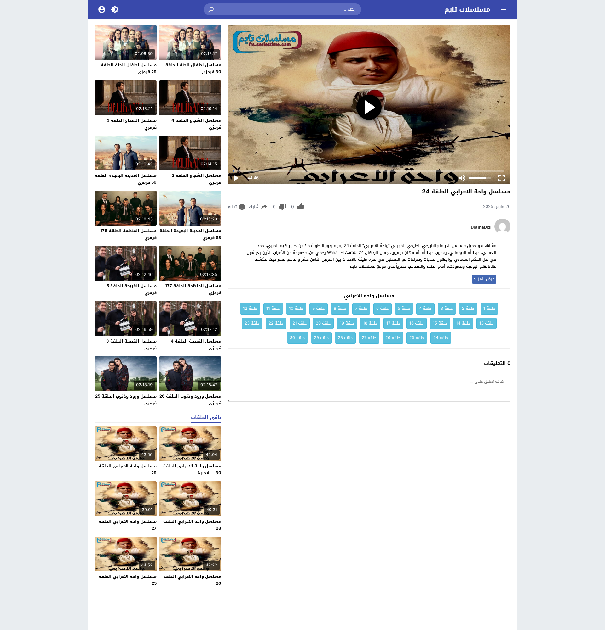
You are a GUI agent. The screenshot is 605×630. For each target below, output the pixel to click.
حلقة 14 (463, 323)
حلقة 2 (468, 308)
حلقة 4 (425, 308)
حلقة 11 (273, 308)
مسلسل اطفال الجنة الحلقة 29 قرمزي (129, 68)
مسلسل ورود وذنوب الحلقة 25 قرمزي (126, 399)
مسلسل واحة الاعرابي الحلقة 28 (192, 524)
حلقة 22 (276, 323)
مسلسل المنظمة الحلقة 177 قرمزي (193, 289)
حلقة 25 (416, 338)
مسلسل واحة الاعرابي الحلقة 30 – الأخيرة (192, 469)
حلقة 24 (440, 338)
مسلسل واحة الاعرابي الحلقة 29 (128, 469)
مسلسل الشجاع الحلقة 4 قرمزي (196, 123)
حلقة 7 (361, 308)
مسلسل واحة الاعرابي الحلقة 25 (128, 579)
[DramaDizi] (502, 233)
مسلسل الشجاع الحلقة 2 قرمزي (196, 178)
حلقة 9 (318, 308)
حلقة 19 (347, 323)
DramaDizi (481, 227)
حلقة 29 (321, 338)
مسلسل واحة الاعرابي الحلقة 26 (192, 579)
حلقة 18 (370, 323)
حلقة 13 (486, 323)
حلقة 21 (299, 323)
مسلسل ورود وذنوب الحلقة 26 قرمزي (190, 399)
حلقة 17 (393, 323)
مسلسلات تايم (467, 9)
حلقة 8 (340, 308)
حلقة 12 (250, 308)
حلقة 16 (416, 323)
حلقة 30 (297, 338)
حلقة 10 (296, 308)
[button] (211, 9)
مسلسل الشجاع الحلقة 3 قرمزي (132, 123)
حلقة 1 (489, 308)
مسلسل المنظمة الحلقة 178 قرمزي (128, 234)
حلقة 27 (369, 338)
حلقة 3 (447, 308)
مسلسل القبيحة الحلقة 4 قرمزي (196, 344)
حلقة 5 (404, 308)
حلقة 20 (323, 323)
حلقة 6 (382, 308)
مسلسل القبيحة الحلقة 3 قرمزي (131, 344)
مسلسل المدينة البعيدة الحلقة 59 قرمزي (126, 178)
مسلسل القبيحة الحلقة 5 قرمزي (132, 289)
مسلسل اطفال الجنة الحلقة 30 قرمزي (193, 68)
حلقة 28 (345, 338)
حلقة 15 (440, 323)
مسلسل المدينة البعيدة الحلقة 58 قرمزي (190, 234)
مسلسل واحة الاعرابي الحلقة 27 (128, 524)
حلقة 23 (252, 323)
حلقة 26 (392, 338)
